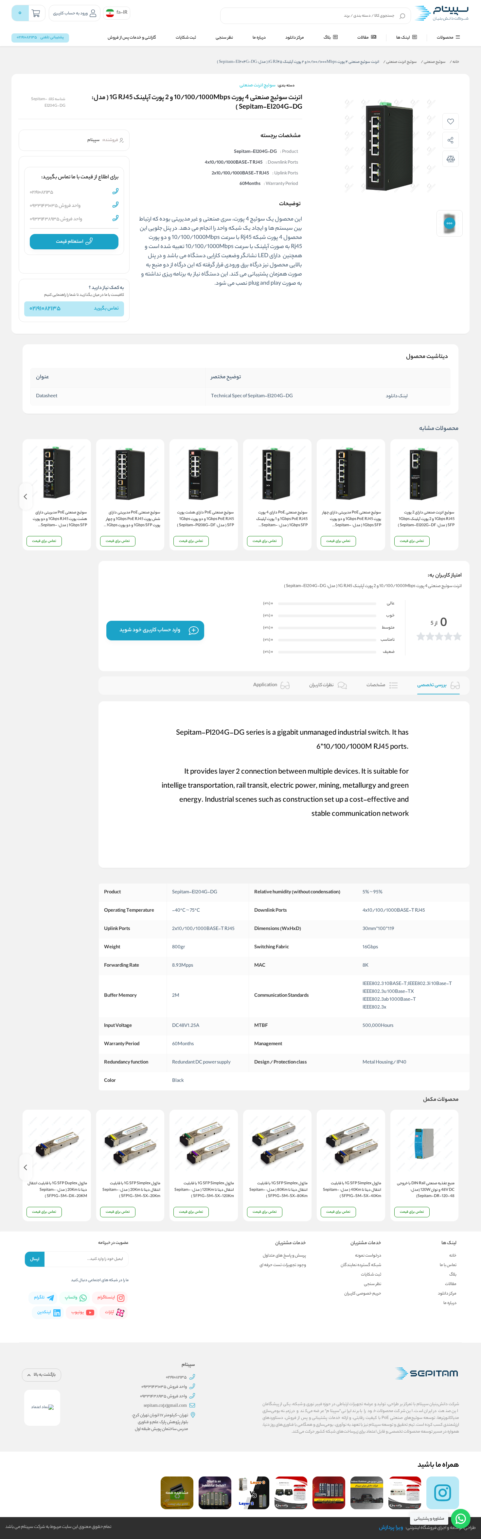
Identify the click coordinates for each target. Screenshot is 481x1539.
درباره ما (259, 37)
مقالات (363, 37)
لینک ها (403, 37)
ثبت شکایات (186, 37)
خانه (454, 62)
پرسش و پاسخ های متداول (284, 1255)
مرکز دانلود (294, 37)
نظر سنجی (224, 37)
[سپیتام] (442, 13)
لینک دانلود (397, 397)
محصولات (445, 37)
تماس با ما (448, 1265)
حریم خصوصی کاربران (362, 1293)
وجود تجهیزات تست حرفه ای (282, 1265)
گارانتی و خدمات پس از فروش (132, 37)
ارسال (34, 1259)
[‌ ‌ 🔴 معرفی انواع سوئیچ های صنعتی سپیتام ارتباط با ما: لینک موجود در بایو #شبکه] (328, 1492)
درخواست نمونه (368, 1255)
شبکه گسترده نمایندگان (361, 1265)
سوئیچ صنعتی (433, 62)
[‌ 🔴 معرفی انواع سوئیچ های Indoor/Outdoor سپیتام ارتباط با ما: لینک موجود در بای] (366, 1492)
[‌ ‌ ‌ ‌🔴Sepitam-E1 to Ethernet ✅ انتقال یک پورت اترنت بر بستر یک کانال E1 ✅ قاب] (404, 1492)
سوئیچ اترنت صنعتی (400, 62)
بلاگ (327, 37)
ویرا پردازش (391, 1528)
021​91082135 (45, 309)
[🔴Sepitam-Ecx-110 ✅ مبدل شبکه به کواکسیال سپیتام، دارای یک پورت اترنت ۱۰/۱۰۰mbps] (291, 1492)
